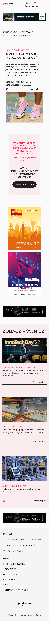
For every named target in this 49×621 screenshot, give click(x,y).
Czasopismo (10, 569)
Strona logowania (14, 564)
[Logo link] (8, 4)
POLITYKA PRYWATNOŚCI (15, 590)
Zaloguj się (24, 160)
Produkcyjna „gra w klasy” (17, 35)
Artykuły (26, 32)
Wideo (6, 585)
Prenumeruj (28, 184)
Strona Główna (11, 32)
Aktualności (10, 579)
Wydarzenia (10, 574)
